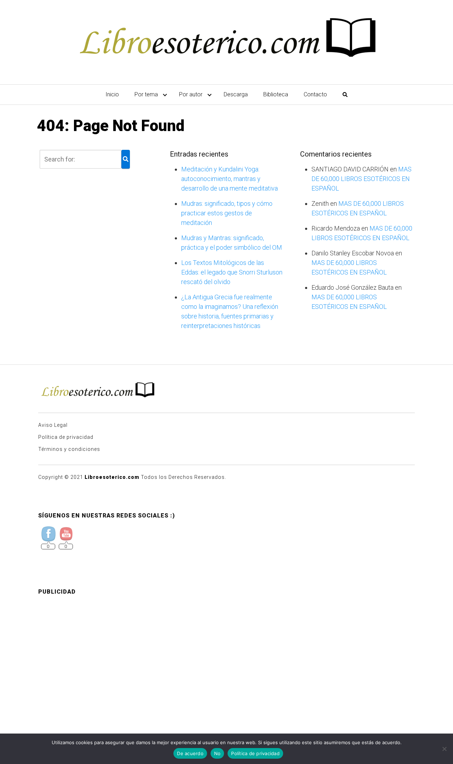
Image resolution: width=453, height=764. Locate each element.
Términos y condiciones (69, 449)
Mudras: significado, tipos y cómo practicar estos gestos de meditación (227, 213)
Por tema (146, 94)
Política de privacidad (65, 437)
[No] (444, 748)
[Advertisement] (226, 650)
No (217, 753)
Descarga (236, 94)
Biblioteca (275, 94)
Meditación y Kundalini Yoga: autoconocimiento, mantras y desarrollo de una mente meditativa (229, 178)
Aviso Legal (53, 425)
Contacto (315, 94)
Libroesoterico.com (112, 477)
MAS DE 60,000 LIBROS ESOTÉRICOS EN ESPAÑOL (361, 178)
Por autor (190, 94)
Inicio (112, 94)
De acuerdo (190, 753)
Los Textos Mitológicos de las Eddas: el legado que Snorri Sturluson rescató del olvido (231, 272)
